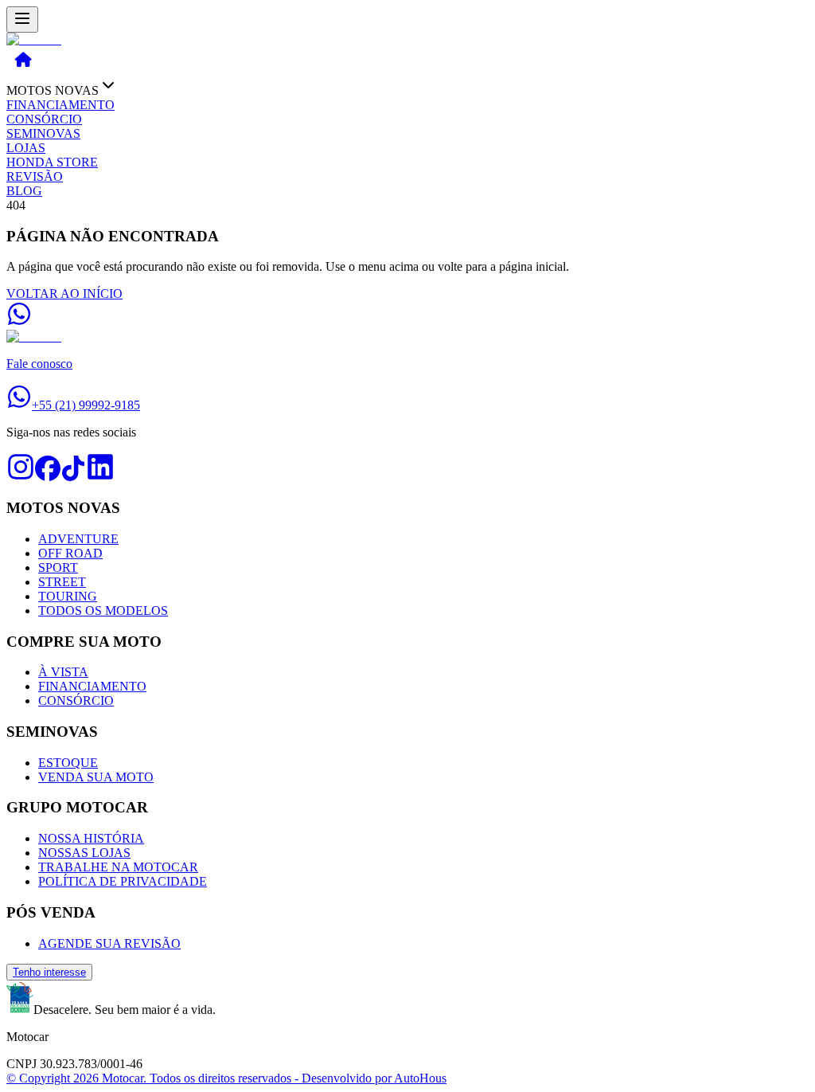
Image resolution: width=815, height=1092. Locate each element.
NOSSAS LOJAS (84, 852)
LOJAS (25, 148)
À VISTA (63, 672)
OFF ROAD (70, 553)
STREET (62, 582)
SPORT (58, 567)
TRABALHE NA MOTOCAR (118, 867)
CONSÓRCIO (44, 119)
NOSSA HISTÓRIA (91, 838)
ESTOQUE (68, 762)
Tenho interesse (49, 972)
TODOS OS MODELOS (103, 610)
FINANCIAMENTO (60, 105)
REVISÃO (34, 176)
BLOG (24, 191)
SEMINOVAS (43, 133)
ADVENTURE (78, 539)
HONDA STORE (52, 162)
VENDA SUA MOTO (96, 777)
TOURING (67, 596)
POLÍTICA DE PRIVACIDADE (122, 881)
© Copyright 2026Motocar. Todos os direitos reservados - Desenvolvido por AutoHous (226, 1078)
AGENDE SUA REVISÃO (109, 943)
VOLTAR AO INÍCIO (64, 293)
